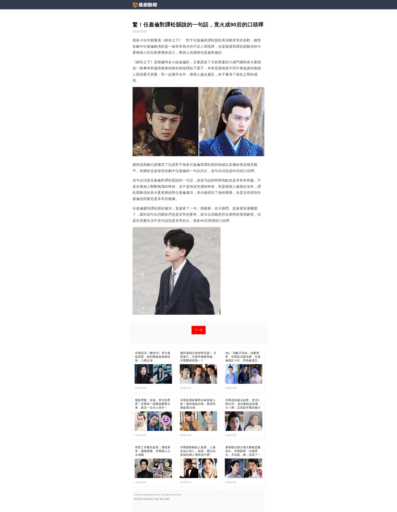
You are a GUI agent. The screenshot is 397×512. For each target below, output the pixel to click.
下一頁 (199, 330)
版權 (167, 499)
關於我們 (138, 499)
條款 (157, 499)
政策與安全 (148, 499)
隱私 (162, 499)
